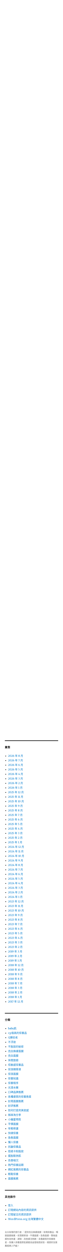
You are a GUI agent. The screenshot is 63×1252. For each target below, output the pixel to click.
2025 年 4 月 (15, 828)
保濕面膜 (13, 1073)
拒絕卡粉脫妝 (16, 1151)
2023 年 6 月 (15, 928)
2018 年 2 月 (15, 992)
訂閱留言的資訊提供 (19, 1214)
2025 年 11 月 (15, 796)
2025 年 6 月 (15, 819)
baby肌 (12, 1028)
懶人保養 (13, 1142)
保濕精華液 (14, 1069)
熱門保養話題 (16, 1165)
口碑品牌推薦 (16, 1092)
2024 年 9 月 (15, 860)
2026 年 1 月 (15, 787)
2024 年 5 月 (15, 878)
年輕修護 (13, 1128)
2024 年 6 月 (15, 874)
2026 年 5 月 (15, 769)
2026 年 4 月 (15, 774)
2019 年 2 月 (15, 956)
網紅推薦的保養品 (18, 1169)
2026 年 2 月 (15, 783)
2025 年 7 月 (15, 815)
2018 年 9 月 (15, 974)
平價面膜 (13, 1124)
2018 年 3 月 (15, 988)
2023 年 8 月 (15, 919)
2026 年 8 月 (15, 755)
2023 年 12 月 (16, 901)
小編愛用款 (14, 1119)
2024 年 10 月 (16, 856)
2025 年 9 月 (15, 805)
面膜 (39, 1232)
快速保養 (13, 1133)
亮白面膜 (13, 1055)
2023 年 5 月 (15, 933)
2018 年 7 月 (15, 983)
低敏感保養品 (16, 1064)
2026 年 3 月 (15, 778)
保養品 (51, 1232)
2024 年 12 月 (16, 846)
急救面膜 (13, 1137)
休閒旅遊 (13, 1060)
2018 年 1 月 (15, 997)
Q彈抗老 (13, 1037)
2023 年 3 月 (15, 942)
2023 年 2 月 (15, 947)
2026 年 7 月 (15, 760)
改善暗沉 (13, 1160)
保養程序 (13, 1083)
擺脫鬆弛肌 (14, 1155)
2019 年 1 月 (15, 960)
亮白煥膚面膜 (16, 1051)
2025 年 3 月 (15, 833)
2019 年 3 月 (15, 951)
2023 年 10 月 (16, 910)
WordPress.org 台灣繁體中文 (26, 1219)
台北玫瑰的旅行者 (13, 1232)
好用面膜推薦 (16, 1101)
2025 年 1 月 (15, 842)
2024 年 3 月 (15, 887)
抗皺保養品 (14, 1146)
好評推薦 (13, 1105)
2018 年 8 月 (15, 978)
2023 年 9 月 (15, 915)
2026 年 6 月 (15, 765)
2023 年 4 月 (15, 937)
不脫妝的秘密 (16, 1046)
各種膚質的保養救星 (19, 1096)
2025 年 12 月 (16, 792)
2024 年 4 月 (15, 883)
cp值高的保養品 (17, 1033)
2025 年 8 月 (15, 810)
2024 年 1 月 (15, 896)
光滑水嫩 (13, 1087)
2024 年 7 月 (15, 869)
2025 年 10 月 (16, 801)
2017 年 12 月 (15, 1001)
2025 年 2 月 (15, 837)
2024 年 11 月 (16, 851)
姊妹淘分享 (14, 1114)
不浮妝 (12, 1042)
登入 (10, 1205)
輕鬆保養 (13, 1174)
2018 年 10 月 (16, 969)
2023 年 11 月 (15, 906)
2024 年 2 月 (15, 892)
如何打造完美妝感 (18, 1110)
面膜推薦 (13, 1178)
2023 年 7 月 (15, 924)
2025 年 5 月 (15, 824)
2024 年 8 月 (15, 865)
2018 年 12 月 (16, 965)
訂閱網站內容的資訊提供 (22, 1210)
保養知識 (13, 1078)
